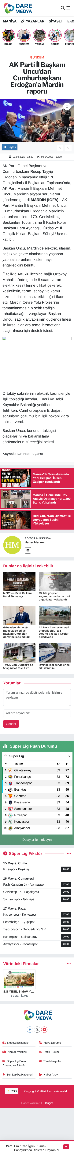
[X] (37, 1029)
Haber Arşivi (50, 1074)
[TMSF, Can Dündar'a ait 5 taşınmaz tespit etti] (19, 653)
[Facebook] (30, 1029)
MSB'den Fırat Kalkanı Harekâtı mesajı (17, 595)
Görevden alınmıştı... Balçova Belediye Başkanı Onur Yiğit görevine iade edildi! (16, 632)
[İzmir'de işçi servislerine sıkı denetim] (55, 653)
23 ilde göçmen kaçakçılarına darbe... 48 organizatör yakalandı (54, 596)
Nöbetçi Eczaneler (18, 1042)
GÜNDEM (37, 57)
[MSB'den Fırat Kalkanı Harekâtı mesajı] (19, 581)
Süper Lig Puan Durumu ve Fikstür (14, 1063)
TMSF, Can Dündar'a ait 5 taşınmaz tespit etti (18, 666)
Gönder (11, 724)
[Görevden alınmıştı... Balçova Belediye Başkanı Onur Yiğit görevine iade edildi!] (19, 615)
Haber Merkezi (35, 542)
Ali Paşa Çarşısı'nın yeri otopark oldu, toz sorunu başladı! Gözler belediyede (54, 632)
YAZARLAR (34, 21)
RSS (13, 1091)
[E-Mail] (28, 550)
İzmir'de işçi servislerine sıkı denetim (54, 666)
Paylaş (12, 147)
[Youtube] (44, 1029)
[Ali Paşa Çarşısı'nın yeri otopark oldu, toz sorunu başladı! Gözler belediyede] (55, 615)
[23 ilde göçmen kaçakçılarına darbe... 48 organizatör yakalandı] (55, 581)
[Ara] (63, 8)
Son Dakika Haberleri (19, 1074)
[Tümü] (69, 964)
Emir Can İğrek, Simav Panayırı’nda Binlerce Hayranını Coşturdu (36, 1150)
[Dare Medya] (17, 8)
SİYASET (56, 21)
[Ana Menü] (68, 8)
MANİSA (10, 21)
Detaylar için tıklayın (37, 839)
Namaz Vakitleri (17, 1051)
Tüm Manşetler (52, 1061)
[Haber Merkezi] (12, 545)
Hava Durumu (52, 1042)
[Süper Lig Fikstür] (69, 853)
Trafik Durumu (51, 1051)
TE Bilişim (47, 1103)
